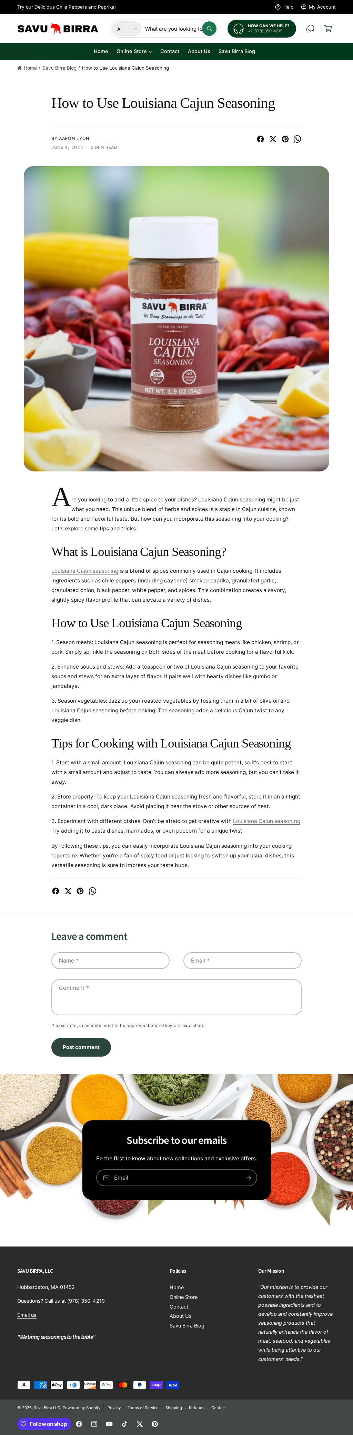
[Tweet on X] (273, 139)
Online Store (184, 1297)
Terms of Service (143, 1407)
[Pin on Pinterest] (285, 139)
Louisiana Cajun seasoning (84, 571)
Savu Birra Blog (59, 68)
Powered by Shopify (81, 1407)
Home (30, 68)
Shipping (173, 1407)
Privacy (114, 1407)
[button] (328, 29)
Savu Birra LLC (47, 1407)
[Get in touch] (310, 29)
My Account (322, 7)
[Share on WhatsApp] (297, 139)
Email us (27, 1315)
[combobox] (180, 29)
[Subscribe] (248, 1177)
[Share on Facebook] (260, 139)
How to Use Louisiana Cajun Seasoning (125, 68)
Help (288, 7)
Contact (179, 1307)
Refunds (196, 1407)
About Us (181, 1316)
